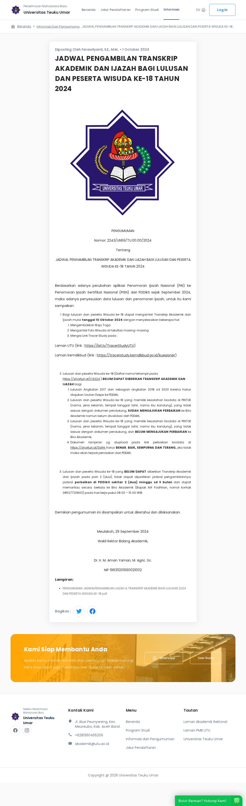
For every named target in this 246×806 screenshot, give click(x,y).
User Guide (206, 658)
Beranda (88, 9)
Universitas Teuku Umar (203, 739)
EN (201, 9)
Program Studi (147, 9)
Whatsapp (167, 658)
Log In (222, 9)
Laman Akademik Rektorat (206, 721)
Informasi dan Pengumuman (59, 26)
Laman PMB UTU (197, 730)
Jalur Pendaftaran (115, 9)
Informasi (171, 9)
